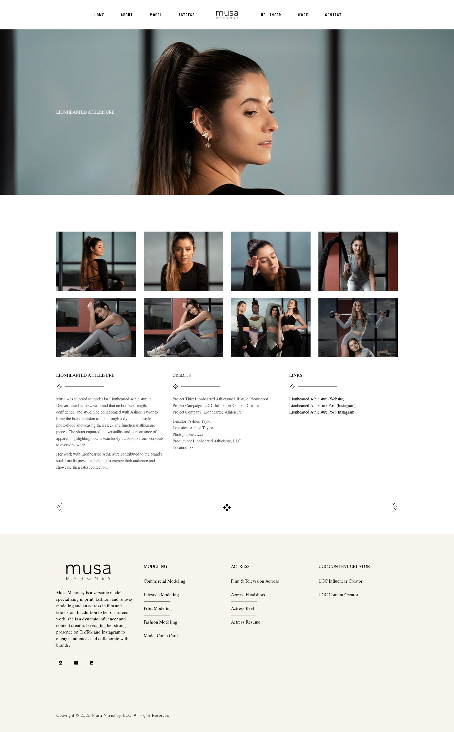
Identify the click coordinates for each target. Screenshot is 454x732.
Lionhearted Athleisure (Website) (316, 398)
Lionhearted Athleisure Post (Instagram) (322, 405)
